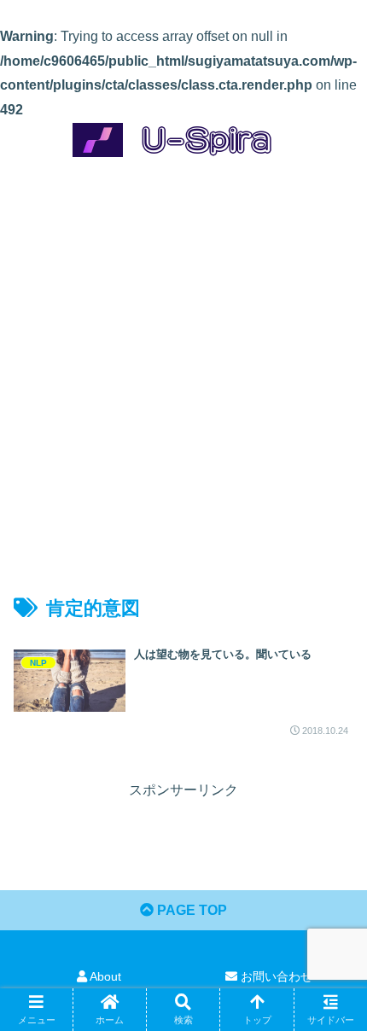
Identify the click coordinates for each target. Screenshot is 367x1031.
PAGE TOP (190, 910)
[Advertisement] (183, 361)
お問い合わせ (274, 976)
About (104, 976)
